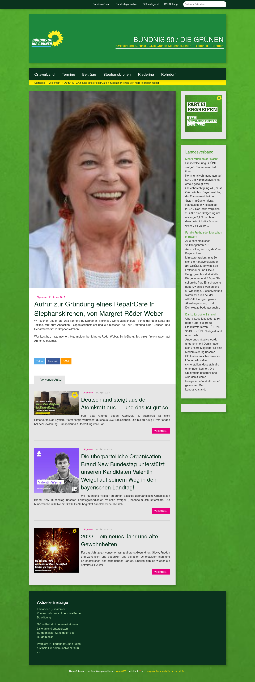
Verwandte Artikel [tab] (51, 379)
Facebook (53, 361)
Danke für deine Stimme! (200, 314)
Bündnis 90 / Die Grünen (178, 39)
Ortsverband (44, 74)
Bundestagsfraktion (126, 4)
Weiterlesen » (160, 430)
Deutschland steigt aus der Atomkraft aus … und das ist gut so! (125, 403)
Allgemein (54, 82)
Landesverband (199, 152)
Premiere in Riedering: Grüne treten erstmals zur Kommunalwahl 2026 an (59, 648)
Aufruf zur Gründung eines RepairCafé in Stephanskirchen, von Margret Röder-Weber (98, 308)
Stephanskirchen (117, 74)
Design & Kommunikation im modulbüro (165, 671)
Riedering (146, 74)
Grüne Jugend (151, 4)
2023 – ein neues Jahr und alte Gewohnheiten (119, 540)
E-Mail (66, 361)
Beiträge (89, 74)
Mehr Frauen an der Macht (201, 159)
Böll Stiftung (171, 4)
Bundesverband (101, 4)
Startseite (39, 82)
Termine (68, 74)
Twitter (39, 361)
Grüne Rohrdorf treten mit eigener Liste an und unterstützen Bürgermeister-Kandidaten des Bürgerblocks (57, 630)
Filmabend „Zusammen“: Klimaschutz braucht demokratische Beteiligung (59, 613)
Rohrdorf (168, 74)
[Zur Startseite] (47, 46)
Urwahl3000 (120, 671)
